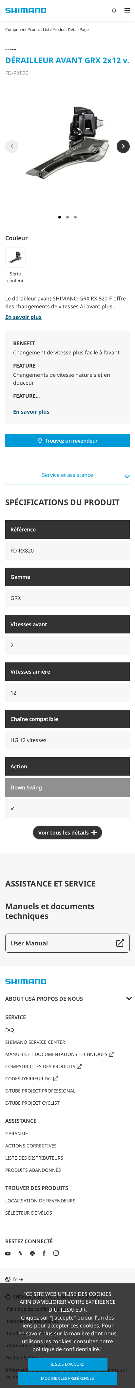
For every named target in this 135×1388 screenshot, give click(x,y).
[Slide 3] (75, 217)
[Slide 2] (67, 217)
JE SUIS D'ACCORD (68, 1364)
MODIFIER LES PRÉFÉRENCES (67, 1378)
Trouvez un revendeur (71, 440)
